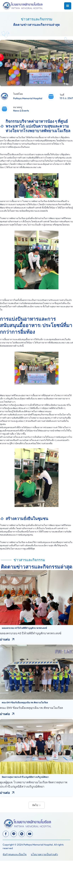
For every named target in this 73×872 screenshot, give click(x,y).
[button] (67, 5)
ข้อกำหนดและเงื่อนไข (15, 854)
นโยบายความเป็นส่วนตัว (44, 854)
